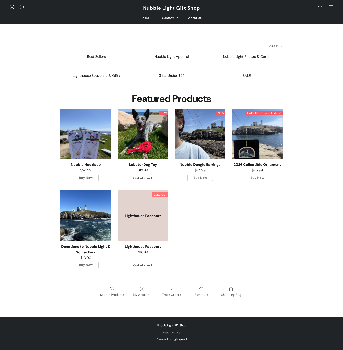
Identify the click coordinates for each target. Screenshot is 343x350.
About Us (195, 18)
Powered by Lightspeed (171, 339)
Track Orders (171, 295)
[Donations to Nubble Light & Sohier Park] (85, 215)
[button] (171, 8)
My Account (141, 295)
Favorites (201, 295)
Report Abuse (171, 332)
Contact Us (170, 18)
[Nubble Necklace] (85, 134)
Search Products (112, 295)
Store (145, 18)
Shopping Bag (231, 295)
